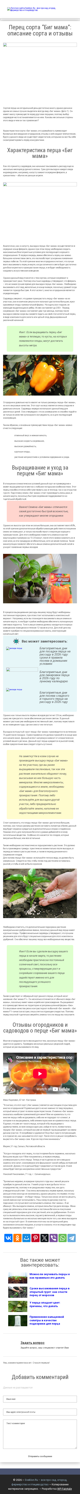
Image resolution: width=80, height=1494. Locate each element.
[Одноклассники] (17, 1238)
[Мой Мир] (26, 1238)
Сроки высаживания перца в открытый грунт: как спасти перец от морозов (50, 1292)
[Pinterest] (35, 1238)
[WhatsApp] (62, 1238)
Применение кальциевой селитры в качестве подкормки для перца (47, 1320)
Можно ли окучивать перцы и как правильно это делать (50, 1275)
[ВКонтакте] (8, 1238)
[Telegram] (71, 1238)
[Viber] (53, 1238)
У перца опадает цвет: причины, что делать (45, 1304)
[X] (44, 1238)
